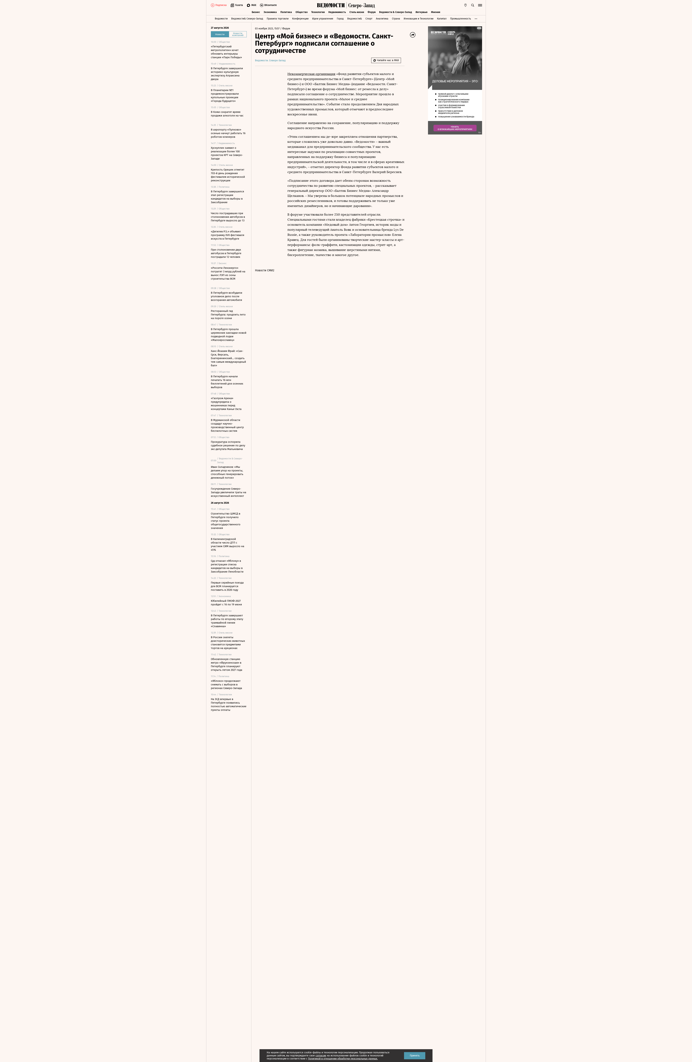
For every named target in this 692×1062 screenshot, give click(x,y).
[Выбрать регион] (465, 5)
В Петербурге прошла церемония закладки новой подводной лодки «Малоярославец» (228, 335)
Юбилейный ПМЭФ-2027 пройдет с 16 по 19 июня (226, 602)
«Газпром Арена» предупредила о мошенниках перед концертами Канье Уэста (226, 404)
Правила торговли (278, 18)
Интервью (421, 12)
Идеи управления (322, 18)
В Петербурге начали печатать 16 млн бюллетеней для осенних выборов (227, 382)
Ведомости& (354, 18)
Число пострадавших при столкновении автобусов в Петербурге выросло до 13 (228, 217)
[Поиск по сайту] (472, 5)
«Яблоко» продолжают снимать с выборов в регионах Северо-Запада (226, 684)
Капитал (442, 18)
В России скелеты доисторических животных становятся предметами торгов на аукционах (228, 643)
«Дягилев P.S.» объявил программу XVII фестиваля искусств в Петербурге (227, 235)
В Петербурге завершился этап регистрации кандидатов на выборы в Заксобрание (227, 197)
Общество (302, 12)
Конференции (300, 18)
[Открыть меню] (480, 5)
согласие (321, 1055)
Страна (396, 18)
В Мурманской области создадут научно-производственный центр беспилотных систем (227, 425)
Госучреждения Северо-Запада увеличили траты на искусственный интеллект (228, 492)
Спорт (368, 18)
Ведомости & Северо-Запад (395, 12)
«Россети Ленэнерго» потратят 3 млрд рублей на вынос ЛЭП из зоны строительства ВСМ (228, 273)
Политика (286, 12)
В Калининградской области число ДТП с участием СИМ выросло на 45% (227, 544)
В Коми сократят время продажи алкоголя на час (227, 113)
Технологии (318, 12)
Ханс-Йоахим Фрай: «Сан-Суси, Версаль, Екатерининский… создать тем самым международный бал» (228, 358)
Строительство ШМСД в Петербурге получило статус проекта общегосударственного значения (225, 521)
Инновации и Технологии (418, 18)
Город (340, 18)
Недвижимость (337, 12)
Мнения (435, 12)
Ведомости (221, 18)
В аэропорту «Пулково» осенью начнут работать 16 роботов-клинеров (228, 133)
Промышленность (460, 18)
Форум (372, 12)
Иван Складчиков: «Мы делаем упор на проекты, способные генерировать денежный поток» (227, 472)
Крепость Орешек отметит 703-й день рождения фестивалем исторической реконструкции (228, 175)
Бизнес (256, 12)
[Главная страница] (331, 5)
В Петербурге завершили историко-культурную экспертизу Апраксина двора (227, 74)
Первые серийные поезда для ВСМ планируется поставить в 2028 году (227, 586)
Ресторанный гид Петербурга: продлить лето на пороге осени (228, 314)
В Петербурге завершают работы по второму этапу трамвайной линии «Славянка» (227, 621)
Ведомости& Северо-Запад (247, 18)
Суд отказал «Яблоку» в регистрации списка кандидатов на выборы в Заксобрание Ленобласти (227, 566)
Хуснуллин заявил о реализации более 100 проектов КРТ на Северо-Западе (227, 153)
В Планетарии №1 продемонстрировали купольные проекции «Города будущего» (225, 96)
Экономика (270, 12)
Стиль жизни (356, 12)
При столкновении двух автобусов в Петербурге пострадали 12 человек (226, 253)
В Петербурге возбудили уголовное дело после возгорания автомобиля (226, 296)
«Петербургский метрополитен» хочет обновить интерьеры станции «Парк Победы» (226, 52)
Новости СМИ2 (264, 270)
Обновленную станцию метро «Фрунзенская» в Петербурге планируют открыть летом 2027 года (226, 664)
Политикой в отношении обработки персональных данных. (343, 1058)
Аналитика (382, 18)
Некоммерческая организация (311, 74)
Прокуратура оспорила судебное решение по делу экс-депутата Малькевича (228, 445)
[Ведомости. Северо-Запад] (361, 5)
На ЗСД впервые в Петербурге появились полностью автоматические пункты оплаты (228, 704)
